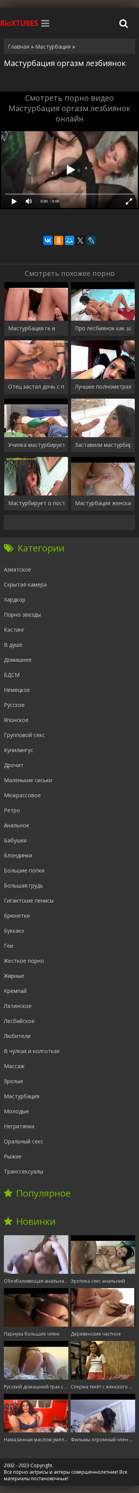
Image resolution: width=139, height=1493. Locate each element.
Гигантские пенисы (29, 900)
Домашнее (18, 659)
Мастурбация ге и (31, 328)
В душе (13, 644)
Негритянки (19, 1126)
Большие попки (24, 870)
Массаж (14, 1066)
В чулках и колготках (31, 1051)
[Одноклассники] (58, 240)
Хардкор (14, 599)
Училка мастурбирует (36, 444)
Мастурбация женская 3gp (103, 503)
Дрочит (14, 765)
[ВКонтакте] (48, 240)
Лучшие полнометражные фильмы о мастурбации (103, 386)
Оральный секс (23, 1141)
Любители (17, 1036)
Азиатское (17, 569)
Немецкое (17, 689)
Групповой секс (24, 735)
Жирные (14, 975)
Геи (8, 945)
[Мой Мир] (69, 240)
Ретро (12, 810)
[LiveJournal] (91, 240)
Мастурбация (21, 1096)
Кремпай (15, 990)
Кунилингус (18, 750)
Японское (16, 720)
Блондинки (18, 855)
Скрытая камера (25, 584)
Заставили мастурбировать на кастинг (103, 444)
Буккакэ (14, 930)
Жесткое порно (24, 960)
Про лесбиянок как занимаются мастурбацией (103, 328)
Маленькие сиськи (28, 780)
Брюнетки (17, 915)
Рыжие (13, 1156)
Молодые (16, 1111)
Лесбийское (19, 1021)
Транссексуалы (23, 1171)
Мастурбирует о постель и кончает (36, 503)
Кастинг (14, 629)
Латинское (18, 1005)
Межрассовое (22, 795)
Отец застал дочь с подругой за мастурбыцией (36, 386)
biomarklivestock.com (19, 23)
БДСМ (12, 674)
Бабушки (15, 840)
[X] (80, 240)
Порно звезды (22, 614)
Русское (14, 704)
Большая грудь (23, 885)
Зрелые (13, 1081)
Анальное (16, 825)
